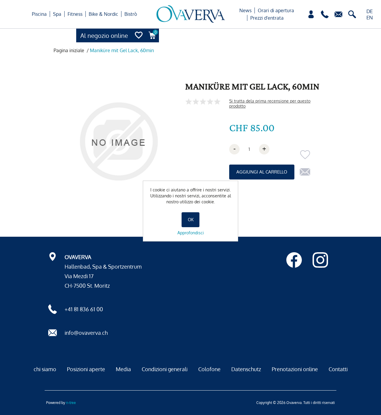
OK (190, 219)
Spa (57, 14)
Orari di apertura (276, 10)
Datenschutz (246, 369)
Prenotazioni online (295, 369)
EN (369, 17)
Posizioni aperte (86, 369)
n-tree (71, 402)
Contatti (338, 369)
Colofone (209, 369)
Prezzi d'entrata (267, 18)
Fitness (75, 14)
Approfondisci (190, 232)
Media (123, 369)
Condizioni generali (165, 369)
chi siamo (45, 369)
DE (369, 11)
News (245, 10)
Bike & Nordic (103, 14)
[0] (152, 40)
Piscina (39, 14)
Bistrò (130, 14)
